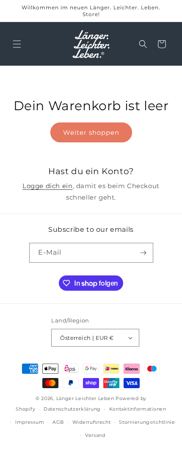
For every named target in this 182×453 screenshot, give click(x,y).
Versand (95, 435)
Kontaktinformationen (137, 409)
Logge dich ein (47, 186)
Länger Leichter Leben (85, 398)
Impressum (29, 422)
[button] (17, 44)
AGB (58, 422)
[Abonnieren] (143, 253)
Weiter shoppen (91, 132)
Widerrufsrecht (91, 422)
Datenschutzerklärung (72, 409)
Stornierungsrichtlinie (147, 422)
